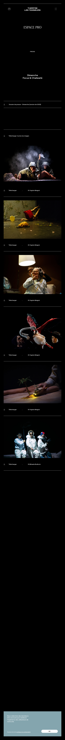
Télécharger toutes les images (19, 136)
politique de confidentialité (24, 732)
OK (49, 731)
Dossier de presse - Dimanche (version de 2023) (24, 104)
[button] (55, 8)
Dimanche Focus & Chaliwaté (32, 76)
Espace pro (32, 27)
